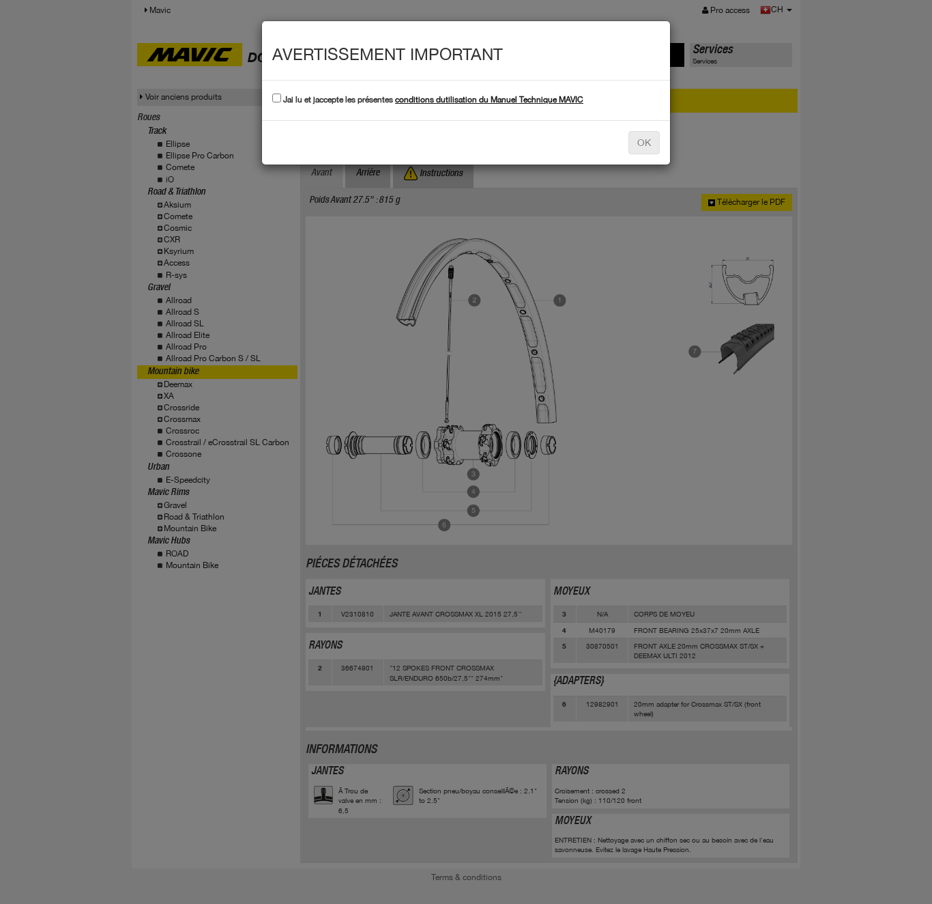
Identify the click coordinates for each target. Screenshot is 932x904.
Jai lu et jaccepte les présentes (432, 99)
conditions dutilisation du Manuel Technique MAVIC (489, 99)
